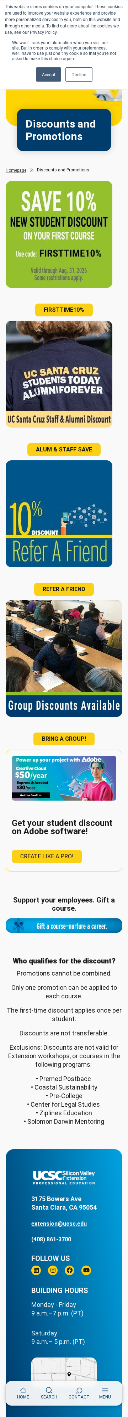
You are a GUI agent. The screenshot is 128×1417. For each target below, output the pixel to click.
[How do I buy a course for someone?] (64, 925)
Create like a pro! (47, 856)
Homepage (16, 170)
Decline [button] (78, 74)
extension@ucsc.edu (59, 1223)
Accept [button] (48, 74)
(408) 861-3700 (51, 1239)
